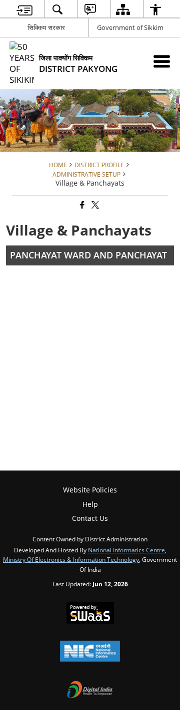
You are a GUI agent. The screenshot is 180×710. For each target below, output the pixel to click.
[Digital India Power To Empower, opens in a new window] (90, 690)
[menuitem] (24, 9)
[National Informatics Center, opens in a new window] (90, 652)
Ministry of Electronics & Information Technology (71, 559)
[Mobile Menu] (161, 61)
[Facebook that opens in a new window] (81, 205)
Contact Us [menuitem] (90, 518)
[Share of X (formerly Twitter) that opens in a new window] (94, 205)
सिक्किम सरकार (46, 27)
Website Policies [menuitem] (90, 489)
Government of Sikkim (130, 27)
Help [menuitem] (90, 504)
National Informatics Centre (126, 550)
